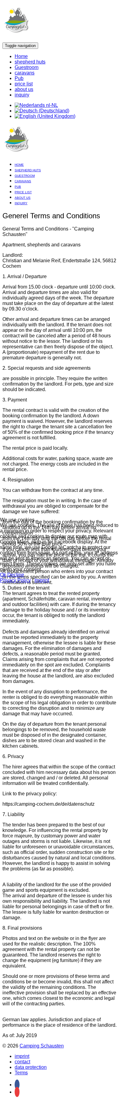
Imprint (41, 580)
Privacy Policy (15, 580)
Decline (15, 574)
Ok (3, 574)
